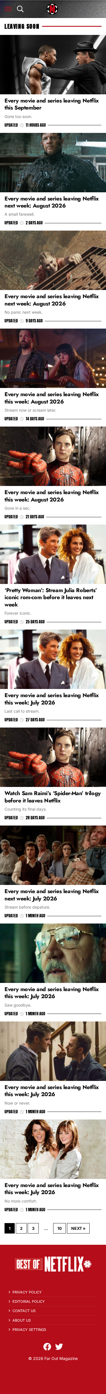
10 (59, 1228)
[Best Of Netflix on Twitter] (59, 1347)
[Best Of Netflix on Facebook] (47, 1347)
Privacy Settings (29, 1330)
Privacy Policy (27, 1292)
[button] (8, 9)
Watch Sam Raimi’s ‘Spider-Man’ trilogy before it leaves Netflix (53, 796)
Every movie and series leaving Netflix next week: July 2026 (52, 894)
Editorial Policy (28, 1301)
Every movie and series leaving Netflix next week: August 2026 (52, 202)
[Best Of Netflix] (52, 9)
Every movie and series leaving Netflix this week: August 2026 (52, 397)
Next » (78, 1228)
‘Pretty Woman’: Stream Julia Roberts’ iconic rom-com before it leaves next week (51, 597)
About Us (21, 1320)
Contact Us (24, 1311)
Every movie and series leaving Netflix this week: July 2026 (52, 698)
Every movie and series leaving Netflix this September (52, 104)
